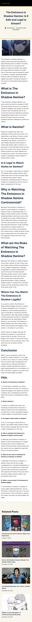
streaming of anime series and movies (13, 134)
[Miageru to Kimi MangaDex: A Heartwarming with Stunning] (16, 602)
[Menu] (29, 3)
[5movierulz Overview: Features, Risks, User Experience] (16, 523)
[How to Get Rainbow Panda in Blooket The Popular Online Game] (16, 549)
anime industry (7, 474)
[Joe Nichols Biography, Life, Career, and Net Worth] (16, 576)
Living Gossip (6, 3)
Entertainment (16, 29)
